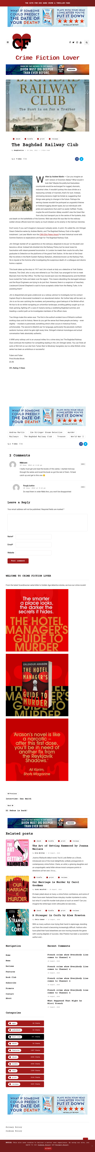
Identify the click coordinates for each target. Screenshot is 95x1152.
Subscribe (11, 983)
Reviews (10, 966)
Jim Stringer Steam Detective (46, 432)
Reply (83, 464)
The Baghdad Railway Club (38, 437)
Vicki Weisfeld (40, 889)
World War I (77, 437)
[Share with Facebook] (77, 159)
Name (10, 536)
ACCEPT (48, 1148)
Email (10, 544)
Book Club (11, 977)
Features (10, 972)
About (9, 998)
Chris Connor (40, 919)
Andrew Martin (16, 432)
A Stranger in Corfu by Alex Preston (58, 915)
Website (11, 553)
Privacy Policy (14, 1127)
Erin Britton (40, 853)
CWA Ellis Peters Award (49, 234)
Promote (10, 988)
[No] (92, 1146)
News (8, 961)
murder (71, 432)
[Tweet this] (81, 159)
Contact (10, 994)
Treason (61, 437)
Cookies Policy (14, 1131)
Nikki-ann (23, 463)
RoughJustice (19, 150)
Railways (14, 437)
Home (8, 955)
